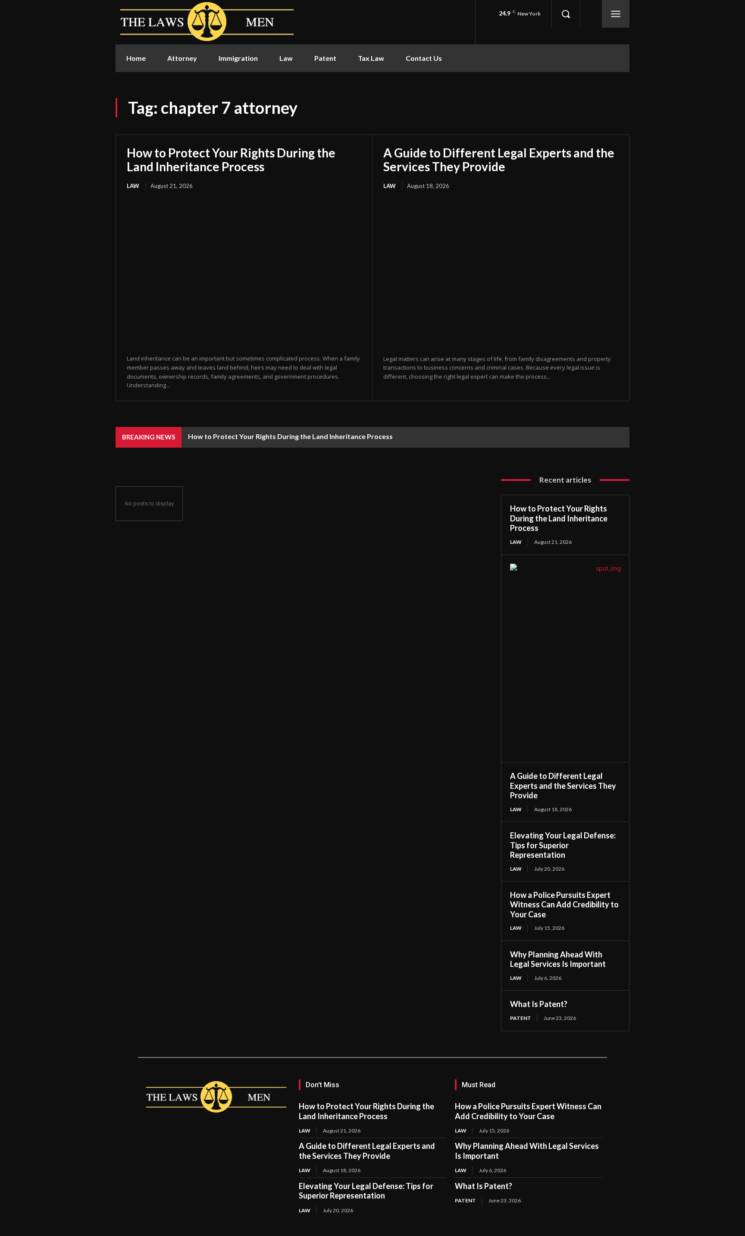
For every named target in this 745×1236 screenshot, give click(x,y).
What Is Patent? (538, 1004)
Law (133, 185)
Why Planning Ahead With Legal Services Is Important (558, 959)
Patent (520, 1018)
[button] (565, 14)
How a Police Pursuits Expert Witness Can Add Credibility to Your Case (564, 904)
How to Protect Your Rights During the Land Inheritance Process (231, 159)
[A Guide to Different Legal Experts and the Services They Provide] (500, 273)
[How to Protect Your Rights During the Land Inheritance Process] (244, 273)
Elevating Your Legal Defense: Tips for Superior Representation (563, 845)
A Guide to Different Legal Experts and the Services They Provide (498, 159)
